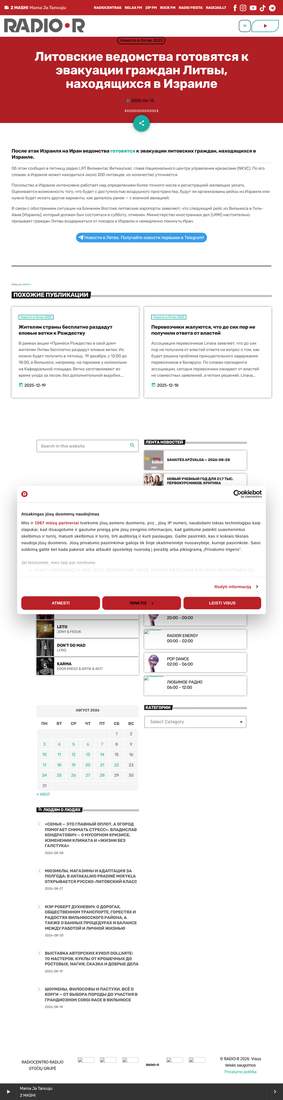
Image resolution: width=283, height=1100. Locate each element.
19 (74, 765)
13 (88, 754)
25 (59, 775)
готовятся (122, 151)
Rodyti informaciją (232, 586)
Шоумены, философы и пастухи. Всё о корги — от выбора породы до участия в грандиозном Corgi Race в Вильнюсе (91, 994)
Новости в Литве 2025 (141, 40)
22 (116, 765)
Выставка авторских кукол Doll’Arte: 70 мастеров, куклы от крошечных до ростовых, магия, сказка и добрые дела (91, 959)
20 (87, 765)
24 (44, 775)
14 (102, 754)
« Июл (42, 794)
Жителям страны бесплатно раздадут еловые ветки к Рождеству (65, 330)
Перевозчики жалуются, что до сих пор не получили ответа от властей (203, 330)
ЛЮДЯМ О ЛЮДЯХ (61, 809)
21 (102, 765)
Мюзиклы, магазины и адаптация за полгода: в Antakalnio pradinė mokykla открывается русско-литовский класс (91, 876)
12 (74, 754)
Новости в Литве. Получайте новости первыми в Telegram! (144, 237)
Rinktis (138, 603)
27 (88, 775)
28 (102, 775)
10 (44, 754)
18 (59, 765)
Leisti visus (222, 603)
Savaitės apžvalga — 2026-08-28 (198, 460)
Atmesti (61, 603)
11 (59, 754)
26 (73, 775)
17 (44, 765)
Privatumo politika (240, 1071)
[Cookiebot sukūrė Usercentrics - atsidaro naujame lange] (237, 494)
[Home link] (44, 26)
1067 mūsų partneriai (57, 522)
